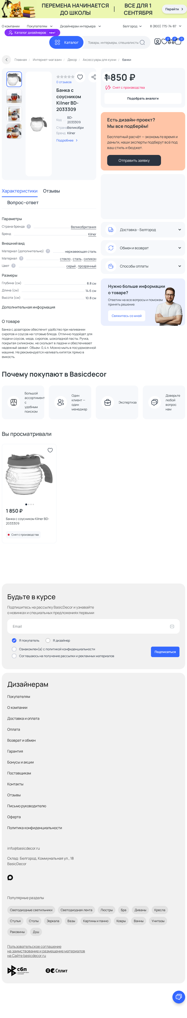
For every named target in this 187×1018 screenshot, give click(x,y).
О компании (17, 707)
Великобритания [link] (80, 127)
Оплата (13, 729)
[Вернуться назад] (6, 59)
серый (71, 266)
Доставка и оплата (23, 718)
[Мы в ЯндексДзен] (38, 877)
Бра (123, 910)
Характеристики (20, 191)
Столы (34, 921)
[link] (65, 78)
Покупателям (18, 696)
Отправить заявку (134, 160)
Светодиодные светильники (31, 910)
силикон (90, 259)
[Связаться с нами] (178, 997)
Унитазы (158, 921)
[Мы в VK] (29, 877)
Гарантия (15, 751)
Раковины (17, 932)
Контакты (15, 784)
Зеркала (53, 921)
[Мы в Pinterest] (19, 877)
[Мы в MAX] (10, 877)
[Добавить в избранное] (80, 77)
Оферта (14, 816)
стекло (65, 259)
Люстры (107, 910)
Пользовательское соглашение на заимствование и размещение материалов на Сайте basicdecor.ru (46, 951)
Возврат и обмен (21, 740)
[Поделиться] (93, 77)
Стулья (15, 921)
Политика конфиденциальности (34, 827)
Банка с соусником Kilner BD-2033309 (27, 521)
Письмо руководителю (26, 805)
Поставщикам (19, 773)
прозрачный (87, 266)
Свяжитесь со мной (127, 316)
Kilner (71, 133)
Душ (36, 932)
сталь (77, 259)
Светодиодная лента (76, 910)
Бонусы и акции (20, 762)
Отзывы (51, 191)
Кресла (159, 910)
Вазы (71, 921)
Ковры (121, 921)
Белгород (130, 26)
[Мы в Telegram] (47, 877)
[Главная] (25, 42)
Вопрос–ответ (23, 202)
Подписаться (165, 652)
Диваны (140, 910)
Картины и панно (95, 921)
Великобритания (83, 227)
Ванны (138, 921)
